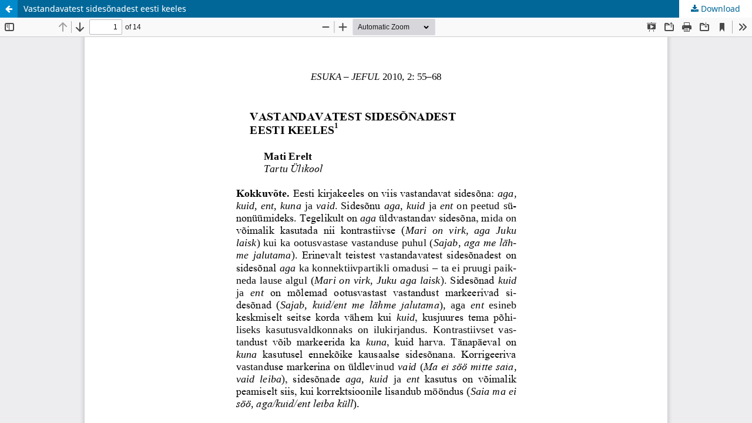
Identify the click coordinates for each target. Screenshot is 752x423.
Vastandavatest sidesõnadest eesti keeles (105, 8)
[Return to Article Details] (9, 9)
